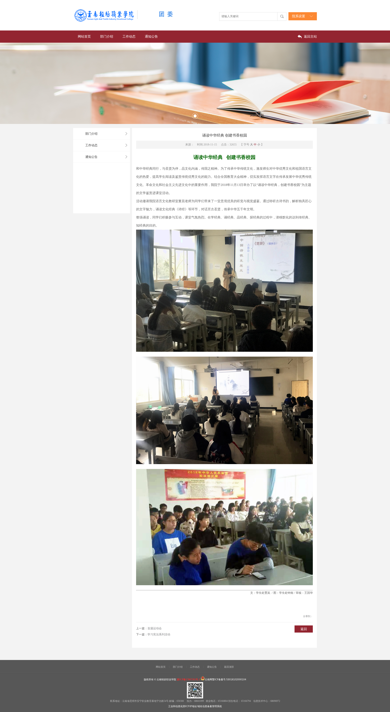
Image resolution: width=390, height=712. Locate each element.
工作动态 (128, 36)
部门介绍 (106, 36)
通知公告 (151, 36)
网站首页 (84, 36)
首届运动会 (154, 628)
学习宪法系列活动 (158, 634)
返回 (303, 629)
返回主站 (310, 36)
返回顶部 (229, 666)
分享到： (308, 616)
